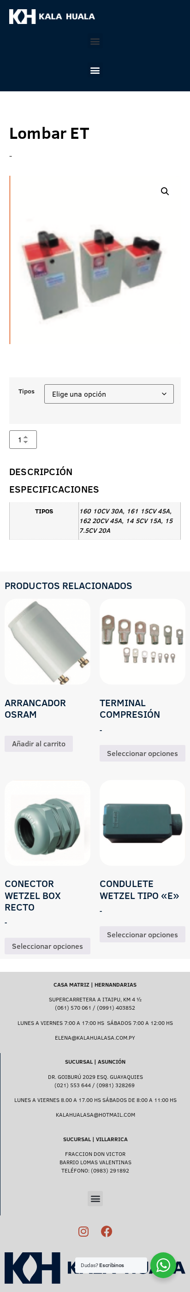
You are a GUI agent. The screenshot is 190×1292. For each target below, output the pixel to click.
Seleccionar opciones (142, 753)
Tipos (26, 391)
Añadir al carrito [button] (38, 743)
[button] (95, 40)
